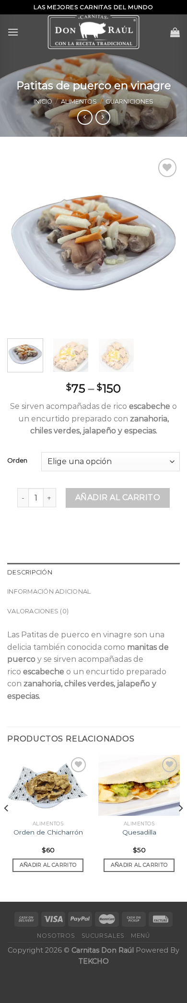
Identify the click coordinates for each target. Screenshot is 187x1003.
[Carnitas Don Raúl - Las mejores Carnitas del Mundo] (93, 31)
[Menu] (13, 32)
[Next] (164, 243)
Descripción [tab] (29, 572)
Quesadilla (139, 832)
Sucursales (103, 935)
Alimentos (79, 101)
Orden (17, 460)
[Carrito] (175, 32)
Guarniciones (129, 101)
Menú (140, 935)
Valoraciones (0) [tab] (38, 611)
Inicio (43, 101)
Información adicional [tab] (49, 591)
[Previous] (22, 243)
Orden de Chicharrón (48, 832)
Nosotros (56, 935)
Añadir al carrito (117, 497)
